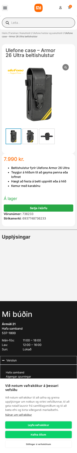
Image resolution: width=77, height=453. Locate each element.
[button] (5, 8)
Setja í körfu (38, 208)
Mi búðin (17, 314)
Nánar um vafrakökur (18, 414)
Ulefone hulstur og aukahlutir (48, 33)
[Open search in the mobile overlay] (38, 23)
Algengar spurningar (18, 376)
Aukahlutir (25, 33)
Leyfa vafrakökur (38, 425)
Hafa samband (12, 328)
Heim (4, 33)
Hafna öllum (38, 434)
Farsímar (13, 33)
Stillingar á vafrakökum (38, 444)
